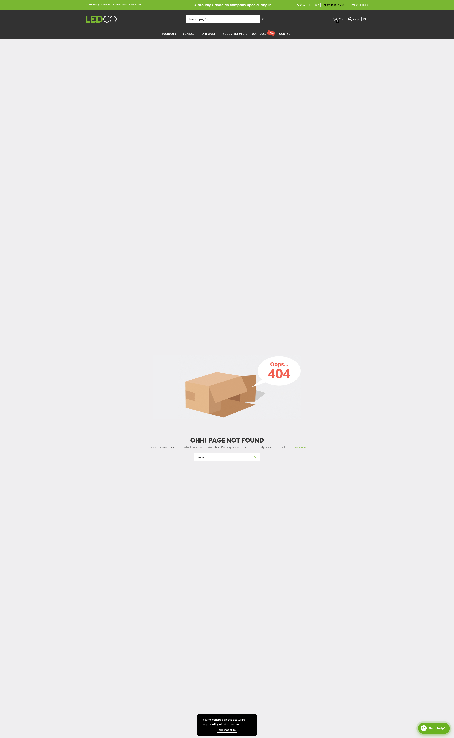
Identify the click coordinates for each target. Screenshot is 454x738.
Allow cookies (227, 730)
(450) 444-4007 (309, 5)
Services (189, 34)
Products (169, 34)
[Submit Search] (263, 19)
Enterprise (209, 34)
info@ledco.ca (359, 5)
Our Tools (263, 34)
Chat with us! (335, 5)
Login (356, 19)
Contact (285, 34)
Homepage (296, 447)
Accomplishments (235, 34)
